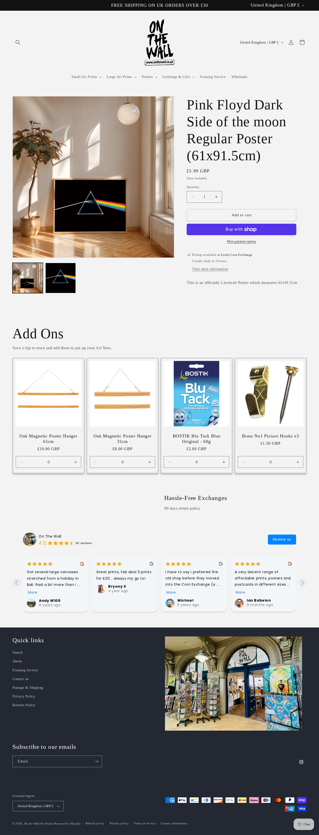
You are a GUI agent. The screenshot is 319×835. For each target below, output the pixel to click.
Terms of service (145, 823)
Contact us (20, 679)
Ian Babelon (259, 600)
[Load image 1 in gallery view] (27, 278)
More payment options (241, 241)
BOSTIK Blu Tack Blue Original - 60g (197, 438)
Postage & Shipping (27, 688)
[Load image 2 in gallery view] (60, 278)
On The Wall (50, 536)
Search (17, 652)
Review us (282, 539)
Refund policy (95, 823)
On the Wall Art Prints (38, 823)
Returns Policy (23, 705)
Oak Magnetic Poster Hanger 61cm (48, 438)
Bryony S (117, 586)
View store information (210, 269)
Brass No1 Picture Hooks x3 (270, 435)
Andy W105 (49, 600)
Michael (185, 600)
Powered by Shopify (67, 823)
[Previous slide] (16, 582)
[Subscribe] (96, 761)
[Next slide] (302, 582)
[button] (17, 42)
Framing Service (25, 670)
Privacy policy (119, 823)
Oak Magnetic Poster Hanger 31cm (122, 438)
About (17, 661)
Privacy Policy (23, 696)
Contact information (174, 823)
